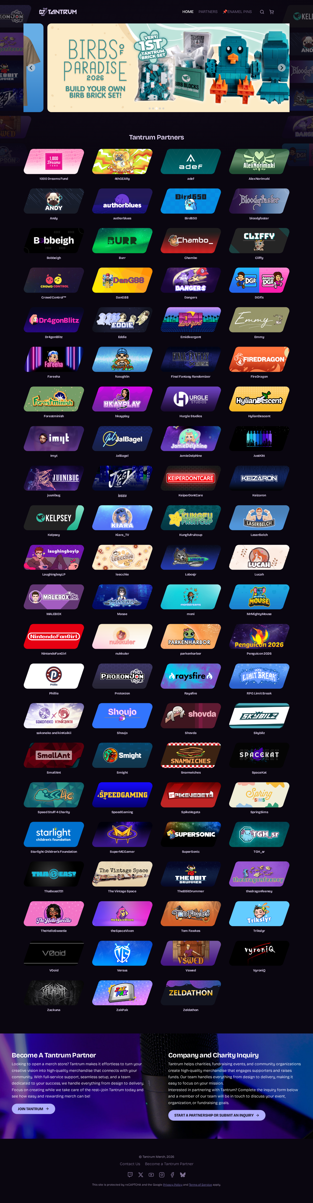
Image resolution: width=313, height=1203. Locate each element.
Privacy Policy (172, 1184)
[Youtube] (151, 1175)
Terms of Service (200, 1184)
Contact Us (130, 1163)
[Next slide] (282, 68)
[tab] (150, 108)
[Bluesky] (183, 1175)
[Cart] (271, 12)
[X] (141, 1175)
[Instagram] (162, 1175)
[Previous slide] (31, 68)
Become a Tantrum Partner (169, 1163)
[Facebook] (172, 1175)
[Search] (262, 12)
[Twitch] (130, 1175)
